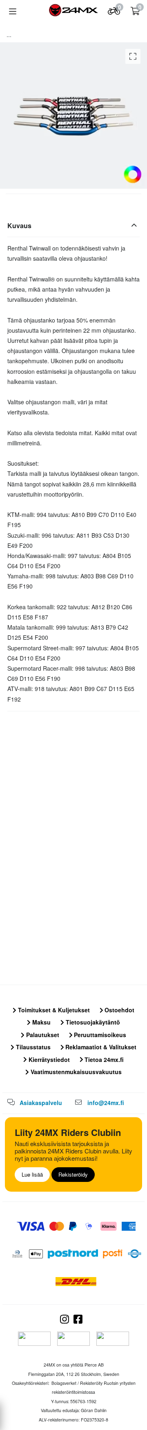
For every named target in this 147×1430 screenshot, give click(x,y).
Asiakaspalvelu (41, 1103)
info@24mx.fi (105, 1103)
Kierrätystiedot (48, 1059)
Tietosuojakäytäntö (92, 1022)
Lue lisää (32, 1174)
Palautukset (41, 1035)
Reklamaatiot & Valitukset (100, 1047)
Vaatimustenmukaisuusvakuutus (75, 1072)
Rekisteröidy (73, 1174)
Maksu (41, 1022)
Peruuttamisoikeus (99, 1035)
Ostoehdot (118, 1010)
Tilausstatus (32, 1047)
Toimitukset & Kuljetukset (53, 1010)
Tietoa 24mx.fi (103, 1059)
